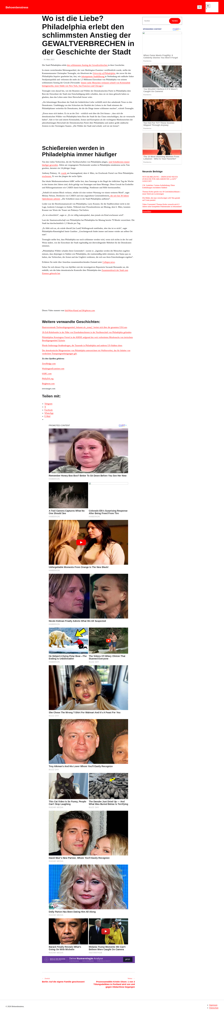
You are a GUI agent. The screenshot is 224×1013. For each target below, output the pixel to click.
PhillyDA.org (47, 378)
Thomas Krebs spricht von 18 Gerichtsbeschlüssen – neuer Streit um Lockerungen (161, 193)
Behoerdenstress (17, 7)
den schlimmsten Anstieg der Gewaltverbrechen (87, 65)
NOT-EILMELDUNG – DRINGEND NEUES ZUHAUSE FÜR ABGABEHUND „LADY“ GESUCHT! (160, 179)
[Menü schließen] (208, 6)
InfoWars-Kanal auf (73, 310)
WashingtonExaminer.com (53, 368)
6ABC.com (47, 373)
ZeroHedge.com (49, 363)
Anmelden (146, 211)
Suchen (175, 21)
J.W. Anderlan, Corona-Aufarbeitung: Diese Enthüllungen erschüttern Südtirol (158, 186)
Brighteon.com (88, 310)
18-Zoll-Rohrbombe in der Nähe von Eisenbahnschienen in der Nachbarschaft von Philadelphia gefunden (86, 332)
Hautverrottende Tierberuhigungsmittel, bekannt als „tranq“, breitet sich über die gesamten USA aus (84, 327)
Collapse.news (109, 262)
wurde (64, 173)
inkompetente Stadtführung (93, 76)
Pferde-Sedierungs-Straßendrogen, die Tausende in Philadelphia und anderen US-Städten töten (82, 345)
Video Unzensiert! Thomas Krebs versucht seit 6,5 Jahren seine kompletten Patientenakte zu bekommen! (162, 205)
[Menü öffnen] (199, 7)
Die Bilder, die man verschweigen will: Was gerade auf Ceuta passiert (161, 199)
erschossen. (47, 176)
